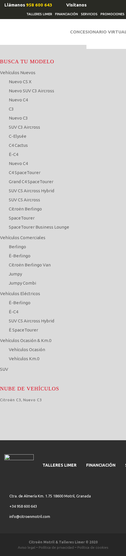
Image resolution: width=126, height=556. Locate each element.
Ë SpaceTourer (23, 329)
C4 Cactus (18, 145)
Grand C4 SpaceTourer (31, 181)
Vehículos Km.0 (24, 358)
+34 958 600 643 (23, 506)
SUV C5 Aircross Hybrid (31, 190)
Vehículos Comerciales (22, 237)
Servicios (89, 14)
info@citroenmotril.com (29, 516)
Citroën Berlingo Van (30, 264)
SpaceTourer (22, 217)
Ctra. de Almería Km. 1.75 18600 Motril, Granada (50, 496)
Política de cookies (92, 547)
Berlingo (17, 246)
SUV (4, 369)
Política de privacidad (56, 547)
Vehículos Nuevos (17, 72)
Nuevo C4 (18, 99)
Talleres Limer (39, 14)
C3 (11, 108)
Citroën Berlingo (25, 208)
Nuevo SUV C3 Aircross (31, 90)
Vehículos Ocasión (27, 349)
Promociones (113, 14)
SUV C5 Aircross (24, 199)
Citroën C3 (10, 400)
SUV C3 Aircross (24, 127)
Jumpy (15, 273)
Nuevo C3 (18, 117)
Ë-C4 (13, 154)
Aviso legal (26, 547)
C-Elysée (17, 136)
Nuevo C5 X (20, 81)
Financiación (66, 14)
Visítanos (76, 4)
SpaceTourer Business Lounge (39, 227)
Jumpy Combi (22, 282)
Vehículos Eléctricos (20, 293)
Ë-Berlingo (19, 255)
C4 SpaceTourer (24, 172)
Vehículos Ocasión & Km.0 (25, 340)
